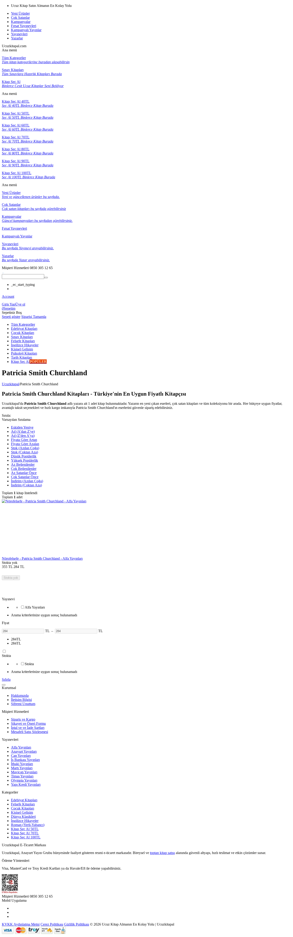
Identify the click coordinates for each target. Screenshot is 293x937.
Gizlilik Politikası (76, 924)
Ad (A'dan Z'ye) (23, 431)
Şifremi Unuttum (23, 704)
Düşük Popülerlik (23, 456)
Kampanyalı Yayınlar (26, 30)
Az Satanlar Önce (24, 473)
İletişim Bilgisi (21, 700)
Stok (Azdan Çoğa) (25, 448)
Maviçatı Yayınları (24, 772)
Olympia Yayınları (24, 780)
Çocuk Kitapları (22, 808)
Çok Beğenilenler (23, 469)
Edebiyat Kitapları (24, 800)
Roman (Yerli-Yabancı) (27, 825)
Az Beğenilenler (23, 464)
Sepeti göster (11, 317)
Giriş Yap (8, 304)
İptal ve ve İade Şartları (27, 728)
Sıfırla (6, 679)
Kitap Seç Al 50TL (25, 829)
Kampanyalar (20, 22)
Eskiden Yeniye (22, 427)
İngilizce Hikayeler (24, 821)
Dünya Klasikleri (23, 816)
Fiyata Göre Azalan (25, 444)
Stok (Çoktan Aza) (24, 452)
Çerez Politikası (52, 924)
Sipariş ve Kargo (23, 719)
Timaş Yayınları (22, 776)
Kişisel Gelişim (22, 812)
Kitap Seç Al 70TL (25, 833)
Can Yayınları (21, 756)
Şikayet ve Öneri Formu (28, 723)
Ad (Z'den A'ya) (23, 436)
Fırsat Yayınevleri (23, 26)
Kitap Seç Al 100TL (26, 837)
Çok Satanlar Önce (24, 477)
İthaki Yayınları (22, 764)
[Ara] (46, 277)
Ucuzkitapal (10, 384)
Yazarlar (17, 38)
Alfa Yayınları (21, 747)
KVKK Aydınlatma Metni (21, 924)
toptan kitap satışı (162, 853)
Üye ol (20, 304)
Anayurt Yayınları (24, 751)
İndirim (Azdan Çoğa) (27, 481)
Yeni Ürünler (20, 13)
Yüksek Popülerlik (24, 460)
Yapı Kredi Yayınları (26, 784)
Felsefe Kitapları (23, 804)
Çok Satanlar (20, 17)
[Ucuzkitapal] (3, 272)
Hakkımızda (20, 695)
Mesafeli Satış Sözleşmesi (29, 732)
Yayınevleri (19, 34)
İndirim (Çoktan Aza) (26, 485)
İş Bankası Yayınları (25, 760)
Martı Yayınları (22, 768)
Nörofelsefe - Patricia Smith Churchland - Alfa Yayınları (42, 558)
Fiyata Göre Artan (24, 440)
